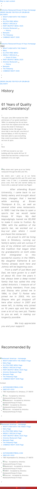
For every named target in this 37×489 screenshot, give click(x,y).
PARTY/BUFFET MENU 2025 (13, 26)
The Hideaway (8, 35)
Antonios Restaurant (10, 28)
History (8, 30)
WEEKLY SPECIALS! (10, 24)
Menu (5, 19)
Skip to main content (7, 1)
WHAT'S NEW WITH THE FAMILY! (15, 17)
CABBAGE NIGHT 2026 (11, 37)
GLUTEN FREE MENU (10, 21)
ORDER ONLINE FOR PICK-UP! (11, 12)
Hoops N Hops (11, 57)
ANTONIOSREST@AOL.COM (13, 387)
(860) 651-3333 (8, 389)
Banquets (6, 33)
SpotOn (23, 422)
